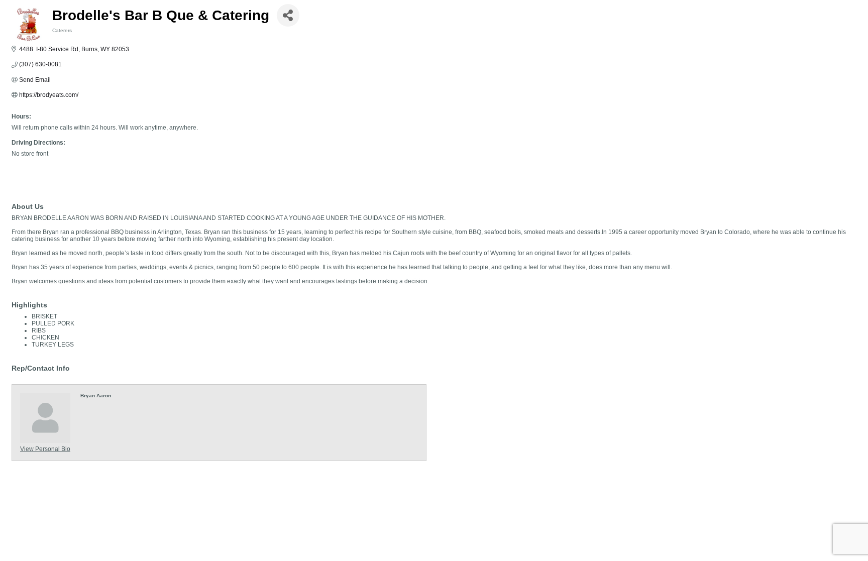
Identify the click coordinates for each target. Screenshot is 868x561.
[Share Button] (288, 15)
